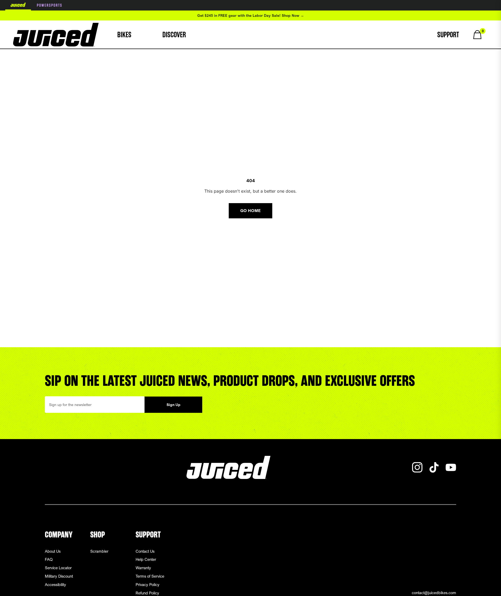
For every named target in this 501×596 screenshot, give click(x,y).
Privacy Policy (147, 584)
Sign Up (173, 404)
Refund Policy (147, 592)
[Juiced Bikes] (56, 34)
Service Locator (58, 567)
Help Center (146, 559)
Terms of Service (150, 576)
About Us (53, 551)
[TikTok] (434, 467)
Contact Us (145, 551)
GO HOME (250, 210)
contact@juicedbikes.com (434, 592)
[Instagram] (417, 467)
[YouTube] (451, 467)
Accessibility (55, 584)
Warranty (143, 567)
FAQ (49, 559)
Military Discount (59, 576)
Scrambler (99, 551)
